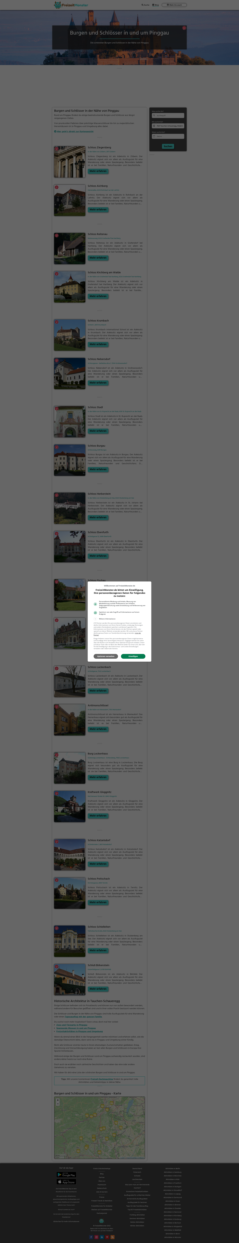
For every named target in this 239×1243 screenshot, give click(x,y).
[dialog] (119, 621)
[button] (119, 619)
